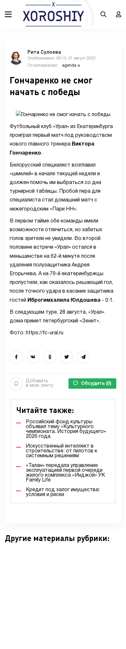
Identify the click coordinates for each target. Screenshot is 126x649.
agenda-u (71, 65)
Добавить (39, 383)
